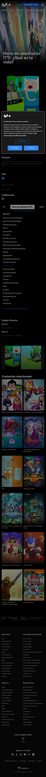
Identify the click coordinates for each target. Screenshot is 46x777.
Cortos (4, 652)
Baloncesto (5, 703)
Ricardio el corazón (9, 238)
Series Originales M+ (7, 663)
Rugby (3, 709)
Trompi (5, 228)
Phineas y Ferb (29, 489)
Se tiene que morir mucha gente (32, 652)
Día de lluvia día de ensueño (12, 293)
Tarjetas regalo (27, 722)
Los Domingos (27, 644)
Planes (25, 709)
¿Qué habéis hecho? (9, 296)
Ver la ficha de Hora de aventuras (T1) (15, 308)
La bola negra (27, 641)
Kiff (3, 489)
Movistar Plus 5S (27, 676)
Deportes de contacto (8, 714)
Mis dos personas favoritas (11, 245)
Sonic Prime (28, 565)
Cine (12, 10)
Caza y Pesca (26, 673)
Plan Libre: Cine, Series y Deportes (33, 703)
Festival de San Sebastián (30, 665)
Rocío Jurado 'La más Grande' (31, 660)
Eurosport (4, 717)
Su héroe (6, 300)
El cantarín (6, 235)
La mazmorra (7, 276)
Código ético (26, 698)
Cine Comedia (6, 647)
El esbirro (6, 289)
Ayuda (23, 741)
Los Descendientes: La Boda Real (32, 450)
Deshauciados (7, 255)
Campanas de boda (9, 272)
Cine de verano (6, 655)
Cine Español (5, 644)
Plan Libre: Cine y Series (30, 706)
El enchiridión (7, 231)
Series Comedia (6, 668)
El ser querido (27, 638)
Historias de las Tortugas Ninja (33, 527)
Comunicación (27, 725)
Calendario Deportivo (8, 719)
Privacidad (31, 761)
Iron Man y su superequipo (34, 412)
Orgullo (4, 676)
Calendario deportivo (34, 10)
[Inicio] (6, 5)
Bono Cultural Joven (29, 717)
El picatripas (7, 303)
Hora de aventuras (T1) (22, 207)
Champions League (7, 690)
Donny (5, 286)
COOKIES (39, 761)
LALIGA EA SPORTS (7, 692)
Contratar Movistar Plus (30, 700)
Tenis (3, 706)
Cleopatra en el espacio (11, 565)
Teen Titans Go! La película (12, 412)
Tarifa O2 (25, 719)
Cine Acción (5, 649)
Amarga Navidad (28, 647)
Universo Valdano (7, 700)
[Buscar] (20, 5)
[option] (13, 357)
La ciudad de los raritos (10, 283)
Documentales (6, 671)
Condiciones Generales (29, 695)
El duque (6, 279)
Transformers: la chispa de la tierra (12, 527)
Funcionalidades (27, 690)
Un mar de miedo (8, 269)
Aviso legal (23, 761)
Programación (6, 725)
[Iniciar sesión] (42, 5)
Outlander (26, 655)
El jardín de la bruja (9, 262)
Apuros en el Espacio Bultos (12, 221)
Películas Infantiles (7, 657)
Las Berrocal (26, 657)
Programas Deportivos (29, 671)
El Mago (5, 252)
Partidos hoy (5, 722)
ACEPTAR (31, 148)
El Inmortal (26, 649)
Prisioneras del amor (10, 224)
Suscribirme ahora (31, 5)
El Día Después (6, 698)
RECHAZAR (15, 148)
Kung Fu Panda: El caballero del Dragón (10, 603)
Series (4, 10)
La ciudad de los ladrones (11, 259)
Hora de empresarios (10, 242)
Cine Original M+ (6, 641)
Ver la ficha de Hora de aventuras (23, 210)
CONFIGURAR (22, 141)
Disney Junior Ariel (9, 450)
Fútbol (19, 10)
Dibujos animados (28, 668)
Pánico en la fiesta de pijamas (13, 218)
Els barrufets (28, 602)
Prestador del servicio (10, 761)
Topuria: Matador (7, 711)
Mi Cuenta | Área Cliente (30, 692)
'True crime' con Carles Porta (31, 663)
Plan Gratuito (27, 711)
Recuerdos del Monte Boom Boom (14, 248)
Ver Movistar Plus (28, 687)
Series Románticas (7, 665)
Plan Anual (26, 714)
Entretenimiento (6, 673)
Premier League (6, 695)
